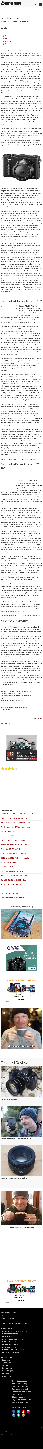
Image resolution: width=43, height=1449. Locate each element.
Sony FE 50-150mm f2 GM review (13, 880)
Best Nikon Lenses (9, 1347)
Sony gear (5, 1373)
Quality (7, 38)
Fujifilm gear (6, 1363)
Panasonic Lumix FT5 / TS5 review (17, 615)
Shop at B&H (17, 1394)
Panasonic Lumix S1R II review (12, 898)
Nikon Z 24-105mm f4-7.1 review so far (15, 823)
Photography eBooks (20, 1402)
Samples (8, 41)
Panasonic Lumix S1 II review (12, 871)
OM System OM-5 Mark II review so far (15, 858)
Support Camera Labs (20, 1386)
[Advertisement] (16, 792)
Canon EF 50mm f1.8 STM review (14, 1178)
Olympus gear (7, 1368)
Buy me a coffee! (28, 1227)
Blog (3, 1315)
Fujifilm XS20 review (9, 1099)
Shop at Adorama (18, 1397)
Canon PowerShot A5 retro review (13, 853)
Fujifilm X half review (8, 867)
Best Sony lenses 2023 (10, 1352)
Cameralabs (11, 3)
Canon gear (6, 1360)
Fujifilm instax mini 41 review (11, 889)
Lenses (4, 1321)
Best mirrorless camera (10, 1334)
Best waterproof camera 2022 (12, 1339)
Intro (6, 36)
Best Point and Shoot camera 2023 (14, 1331)
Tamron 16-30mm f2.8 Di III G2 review (15, 845)
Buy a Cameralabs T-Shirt (21, 1400)
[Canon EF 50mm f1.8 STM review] (21, 1160)
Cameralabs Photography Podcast (14, 1323)
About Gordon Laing (19, 1384)
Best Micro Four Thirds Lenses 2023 (15, 1350)
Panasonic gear (7, 1371)
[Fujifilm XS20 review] (21, 1081)
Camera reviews (8, 1318)
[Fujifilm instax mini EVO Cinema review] (21, 1121)
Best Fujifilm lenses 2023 (11, 1344)
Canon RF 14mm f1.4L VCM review (14, 818)
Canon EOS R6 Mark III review (12, 836)
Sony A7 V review (7, 831)
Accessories (6, 1376)
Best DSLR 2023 (8, 1336)
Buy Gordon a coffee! (20, 1389)
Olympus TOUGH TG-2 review (16, 459)
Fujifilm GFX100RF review (11, 884)
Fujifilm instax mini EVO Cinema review (15, 827)
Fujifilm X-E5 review (8, 862)
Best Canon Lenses (9, 1342)
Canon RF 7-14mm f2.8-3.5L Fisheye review (17, 814)
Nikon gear (6, 1365)
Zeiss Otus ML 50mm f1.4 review (13, 849)
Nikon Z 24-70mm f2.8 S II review (13, 840)
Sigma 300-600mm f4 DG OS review (14, 876)
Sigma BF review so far (9, 893)
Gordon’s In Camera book (21, 1392)
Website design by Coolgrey (8, 1435)
